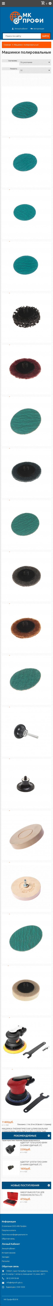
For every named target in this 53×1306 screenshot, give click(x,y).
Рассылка (5, 1261)
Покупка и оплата (9, 1230)
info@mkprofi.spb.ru (14, 1283)
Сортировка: (12, 60)
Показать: (13, 68)
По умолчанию (26, 62)
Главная (7, 45)
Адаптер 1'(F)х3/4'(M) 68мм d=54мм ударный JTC (33, 1144)
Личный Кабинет (8, 1249)
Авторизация (39, 29)
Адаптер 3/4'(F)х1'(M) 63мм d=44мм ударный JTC (33, 1163)
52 (21, 70)
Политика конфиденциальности (14, 1235)
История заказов (8, 1253)
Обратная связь (8, 1239)
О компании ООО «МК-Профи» (14, 1226)
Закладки (5, 1257)
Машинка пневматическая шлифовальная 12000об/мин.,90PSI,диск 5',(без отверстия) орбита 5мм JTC (25, 1131)
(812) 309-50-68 (13, 1278)
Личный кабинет (21, 29)
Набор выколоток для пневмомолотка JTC (32, 1193)
